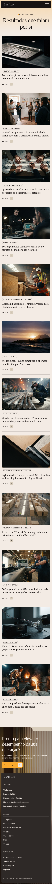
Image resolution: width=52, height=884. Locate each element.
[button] (46, 4)
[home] (9, 4)
